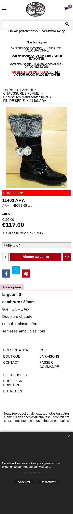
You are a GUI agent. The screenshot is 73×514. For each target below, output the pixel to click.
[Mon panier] (66, 9)
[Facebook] (6, 273)
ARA (5, 205)
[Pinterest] (26, 273)
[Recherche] (67, 24)
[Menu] (4, 9)
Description (12, 287)
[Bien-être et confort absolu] (35, 9)
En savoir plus (34, 473)
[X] (16, 270)
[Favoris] (67, 257)
